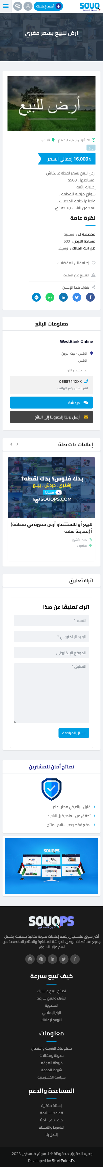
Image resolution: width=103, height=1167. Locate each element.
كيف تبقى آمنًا (51, 1120)
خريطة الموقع (51, 1062)
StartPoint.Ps (63, 1160)
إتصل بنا (52, 1134)
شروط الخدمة (51, 1070)
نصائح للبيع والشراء (51, 991)
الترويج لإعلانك (51, 1019)
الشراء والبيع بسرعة (51, 998)
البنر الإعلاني (51, 1012)
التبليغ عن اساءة (76, 275)
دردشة (74, 402)
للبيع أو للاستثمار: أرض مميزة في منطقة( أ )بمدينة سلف (51, 528)
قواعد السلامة (51, 1112)
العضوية (51, 1005)
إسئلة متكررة (51, 1105)
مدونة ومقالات (52, 1055)
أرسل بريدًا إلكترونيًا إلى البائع (57, 417)
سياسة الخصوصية (52, 1077)
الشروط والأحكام (51, 1127)
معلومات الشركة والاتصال (51, 1048)
